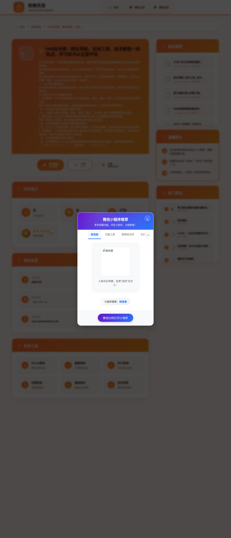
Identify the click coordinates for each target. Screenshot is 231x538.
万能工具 (110, 234)
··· (148, 234)
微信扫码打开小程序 (115, 318)
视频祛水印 (127, 234)
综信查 (94, 234)
